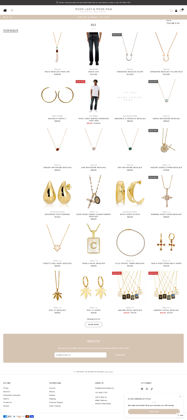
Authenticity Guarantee (11, 395)
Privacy (6, 388)
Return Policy (109, 372)
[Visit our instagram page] (7, 17)
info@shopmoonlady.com (104, 388)
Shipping (52, 399)
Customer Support (56, 402)
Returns (6, 399)
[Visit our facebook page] (4, 17)
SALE (101, 17)
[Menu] (9, 10)
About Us (6, 392)
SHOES (107, 17)
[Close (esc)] (180, 396)
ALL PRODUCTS (93, 17)
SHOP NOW (154, 411)
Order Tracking (54, 406)
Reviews (6, 406)
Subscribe (120, 355)
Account (52, 388)
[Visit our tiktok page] (10, 17)
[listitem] (93, 2)
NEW (85, 17)
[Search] (171, 10)
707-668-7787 (101, 393)
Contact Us (7, 402)
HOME (80, 17)
